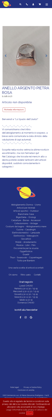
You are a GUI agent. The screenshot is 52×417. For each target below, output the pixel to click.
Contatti (37, 275)
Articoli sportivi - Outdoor (26, 211)
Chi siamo (13, 275)
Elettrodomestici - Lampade (26, 232)
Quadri (26, 254)
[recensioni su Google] (31, 317)
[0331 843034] (27, 4)
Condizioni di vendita (26, 390)
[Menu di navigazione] (46, 4)
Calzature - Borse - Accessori (26, 220)
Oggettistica (26, 251)
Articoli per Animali (26, 208)
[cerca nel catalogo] (20, 4)
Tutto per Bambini (26, 260)
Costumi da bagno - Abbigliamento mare (26, 226)
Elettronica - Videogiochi (26, 236)
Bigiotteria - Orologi (26, 217)
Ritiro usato (26, 275)
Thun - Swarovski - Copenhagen (26, 257)
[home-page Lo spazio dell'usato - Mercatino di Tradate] (7, 4)
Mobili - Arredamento (25, 242)
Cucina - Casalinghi (26, 229)
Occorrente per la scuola (26, 248)
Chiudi (29, 413)
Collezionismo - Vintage (26, 223)
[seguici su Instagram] (25, 317)
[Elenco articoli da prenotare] (40, 4)
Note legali (14, 387)
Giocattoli (26, 239)
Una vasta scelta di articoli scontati (26, 268)
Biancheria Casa (26, 214)
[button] (5, 56)
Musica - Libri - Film (25, 245)
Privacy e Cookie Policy (33, 387)
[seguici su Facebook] (20, 317)
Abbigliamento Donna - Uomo (26, 205)
